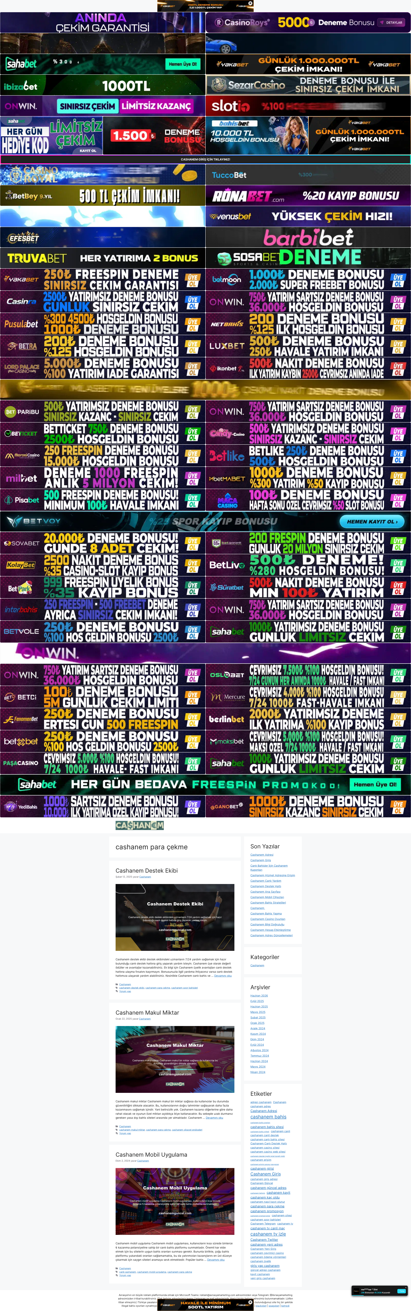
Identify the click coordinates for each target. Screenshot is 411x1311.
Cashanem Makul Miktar (147, 1012)
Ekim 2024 (257, 1039)
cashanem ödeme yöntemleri (268, 1257)
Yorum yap (125, 991)
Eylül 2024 (257, 1044)
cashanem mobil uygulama (151, 1272)
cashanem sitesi (282, 1215)
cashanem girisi (262, 1168)
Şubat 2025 (258, 1017)
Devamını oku (223, 975)
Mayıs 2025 (257, 1012)
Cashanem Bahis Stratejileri (268, 902)
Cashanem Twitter (264, 1240)
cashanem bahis (268, 1117)
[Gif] (205, 390)
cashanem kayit (278, 1193)
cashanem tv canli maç (267, 1228)
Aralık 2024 (257, 1028)
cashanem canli (280, 1131)
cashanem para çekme (157, 987)
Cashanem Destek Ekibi (147, 870)
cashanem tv (285, 1223)
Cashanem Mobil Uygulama (151, 1154)
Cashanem (125, 984)
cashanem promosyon (267, 1211)
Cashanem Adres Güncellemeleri (271, 935)
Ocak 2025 (257, 1023)
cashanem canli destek (264, 1135)
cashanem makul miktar (132, 1129)
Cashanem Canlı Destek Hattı (268, 1143)
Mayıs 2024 (258, 1066)
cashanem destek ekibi (131, 987)
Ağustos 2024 (259, 1050)
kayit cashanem (260, 1274)
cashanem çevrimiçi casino (267, 1253)
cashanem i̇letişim (257, 1193)
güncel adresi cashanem (265, 1270)
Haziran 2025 (259, 1006)
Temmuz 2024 (259, 1055)
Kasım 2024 (258, 1033)
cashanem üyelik (260, 1261)
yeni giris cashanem (262, 1278)
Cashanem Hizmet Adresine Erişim (272, 875)
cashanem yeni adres (266, 1244)
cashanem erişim (260, 1159)
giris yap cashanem (265, 1266)
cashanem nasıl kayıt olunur (267, 1201)
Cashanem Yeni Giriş (263, 1248)
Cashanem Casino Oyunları (267, 919)
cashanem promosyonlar (260, 1216)
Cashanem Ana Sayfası (265, 891)
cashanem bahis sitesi (267, 1127)
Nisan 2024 (257, 1072)
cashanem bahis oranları (260, 1123)
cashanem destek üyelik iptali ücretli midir (267, 1156)
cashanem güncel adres (268, 1188)
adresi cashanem (260, 1102)
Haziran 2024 (259, 1061)
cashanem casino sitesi (265, 1147)
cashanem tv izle (268, 1234)
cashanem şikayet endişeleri (187, 1129)
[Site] (102, 279)
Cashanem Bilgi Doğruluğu (267, 924)
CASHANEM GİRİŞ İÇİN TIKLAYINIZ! (205, 159)
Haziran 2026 (259, 995)
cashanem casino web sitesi (267, 1151)
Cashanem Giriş (260, 860)
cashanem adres (260, 1106)
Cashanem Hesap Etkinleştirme (270, 930)
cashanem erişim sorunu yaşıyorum (264, 1164)
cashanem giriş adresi (264, 1179)
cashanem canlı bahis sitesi (267, 1139)
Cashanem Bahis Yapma (266, 913)
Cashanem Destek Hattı (265, 886)
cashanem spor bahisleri (184, 987)
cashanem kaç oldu (265, 1197)
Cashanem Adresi (261, 854)
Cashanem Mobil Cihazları (267, 897)
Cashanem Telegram (263, 1223)
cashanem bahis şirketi (259, 1132)
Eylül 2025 (257, 1001)
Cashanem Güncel (261, 1183)
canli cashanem (127, 1272)
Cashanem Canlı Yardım (265, 880)
